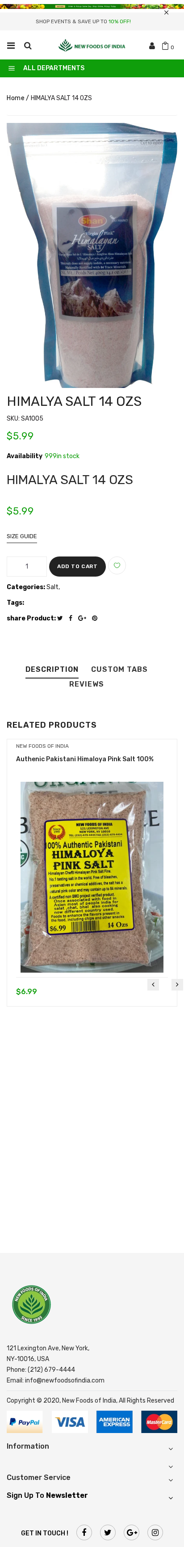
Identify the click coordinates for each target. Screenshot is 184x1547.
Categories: (26, 587)
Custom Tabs (119, 670)
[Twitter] (62, 618)
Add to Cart (77, 566)
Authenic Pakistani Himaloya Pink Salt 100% (85, 759)
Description (52, 670)
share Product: (31, 618)
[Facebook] (73, 618)
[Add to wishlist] (117, 565)
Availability (24, 456)
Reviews (86, 684)
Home (16, 98)
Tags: (15, 603)
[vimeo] (97, 618)
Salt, (53, 587)
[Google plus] (84, 618)
